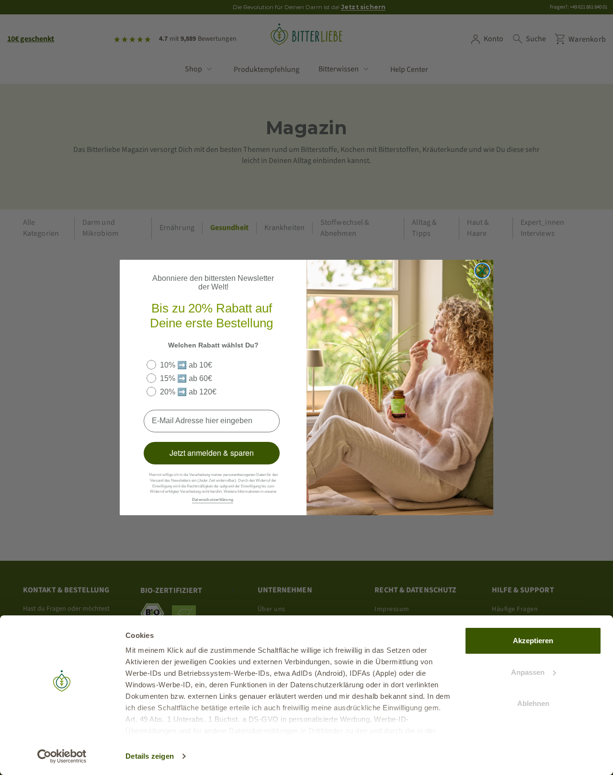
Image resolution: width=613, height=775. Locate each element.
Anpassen (528, 672)
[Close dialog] (482, 271)
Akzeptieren (533, 640)
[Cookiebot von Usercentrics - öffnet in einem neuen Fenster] (62, 756)
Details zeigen (149, 756)
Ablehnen (533, 703)
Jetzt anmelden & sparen (212, 452)
